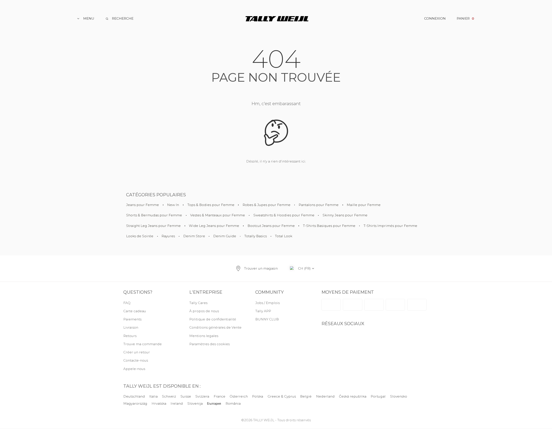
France (219, 396)
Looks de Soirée (139, 236)
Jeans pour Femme (142, 205)
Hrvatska (159, 403)
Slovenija (195, 403)
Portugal (378, 396)
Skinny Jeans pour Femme (345, 215)
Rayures (168, 236)
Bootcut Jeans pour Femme (271, 226)
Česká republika (352, 396)
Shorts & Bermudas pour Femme (154, 215)
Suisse (185, 396)
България (214, 403)
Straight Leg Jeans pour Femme (153, 226)
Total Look (283, 236)
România (233, 403)
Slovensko (398, 396)
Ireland (177, 403)
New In (173, 205)
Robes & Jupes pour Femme (266, 205)
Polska (257, 396)
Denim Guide (224, 236)
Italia (153, 396)
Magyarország (135, 403)
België (306, 396)
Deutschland (134, 396)
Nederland (325, 396)
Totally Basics (255, 236)
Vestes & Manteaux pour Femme (217, 215)
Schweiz (169, 396)
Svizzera (202, 396)
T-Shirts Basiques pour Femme (329, 226)
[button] (216, 344)
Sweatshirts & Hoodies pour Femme (283, 215)
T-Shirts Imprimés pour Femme (390, 226)
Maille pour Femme (364, 205)
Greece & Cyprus (282, 396)
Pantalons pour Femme (319, 205)
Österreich (239, 396)
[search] (119, 18)
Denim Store (194, 236)
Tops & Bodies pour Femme (210, 205)
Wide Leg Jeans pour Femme (214, 226)
